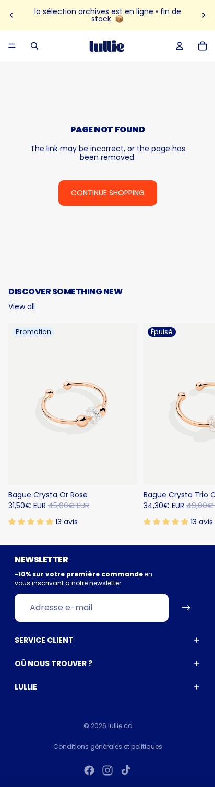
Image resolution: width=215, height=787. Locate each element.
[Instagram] (107, 770)
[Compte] (179, 45)
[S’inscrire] (186, 607)
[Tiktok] (126, 770)
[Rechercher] (34, 45)
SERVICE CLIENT (44, 640)
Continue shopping (108, 193)
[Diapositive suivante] (203, 15)
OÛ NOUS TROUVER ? (53, 663)
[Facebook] (89, 770)
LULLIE (26, 687)
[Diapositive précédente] (11, 15)
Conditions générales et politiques (107, 746)
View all (21, 306)
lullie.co (120, 725)
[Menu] (12, 46)
